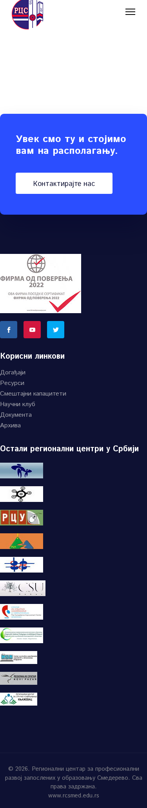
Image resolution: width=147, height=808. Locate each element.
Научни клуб (17, 404)
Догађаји (12, 372)
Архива (10, 425)
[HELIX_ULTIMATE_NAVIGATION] (130, 11)
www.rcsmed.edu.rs (73, 796)
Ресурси (12, 383)
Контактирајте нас (64, 184)
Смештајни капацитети (33, 393)
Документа (16, 415)
